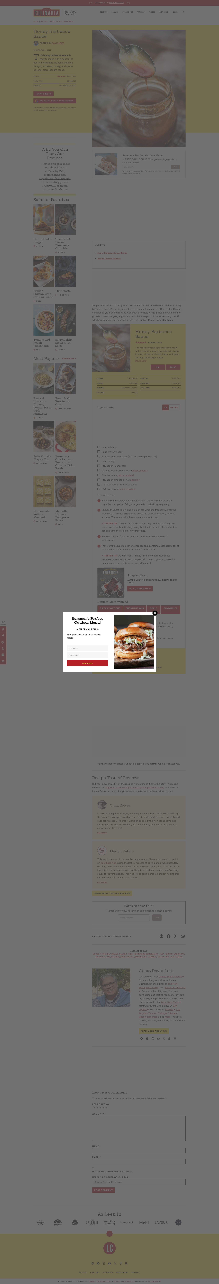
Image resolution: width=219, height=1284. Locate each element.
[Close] (155, 613)
